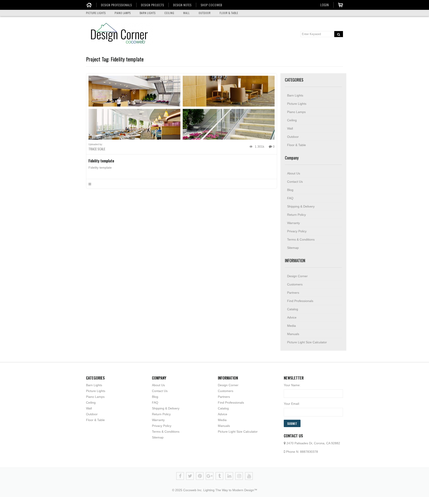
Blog (290, 190)
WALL (186, 13)
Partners (293, 292)
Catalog (292, 309)
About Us (293, 173)
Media (291, 325)
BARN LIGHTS (148, 13)
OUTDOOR (205, 13)
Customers (295, 284)
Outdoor (293, 136)
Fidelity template (101, 161)
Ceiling (292, 120)
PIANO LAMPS (123, 13)
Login (324, 4)
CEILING (169, 13)
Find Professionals (300, 301)
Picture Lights (296, 103)
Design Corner (297, 276)
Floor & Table (296, 145)
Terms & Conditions (301, 239)
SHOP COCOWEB (211, 5)
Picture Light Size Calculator (307, 342)
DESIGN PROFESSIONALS (116, 5)
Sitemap (293, 248)
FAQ (290, 198)
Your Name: (292, 385)
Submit (292, 423)
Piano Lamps (296, 112)
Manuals (293, 334)
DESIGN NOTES (182, 5)
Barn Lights (295, 95)
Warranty (293, 223)
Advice (292, 317)
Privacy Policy (297, 231)
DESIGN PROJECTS (152, 5)
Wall (290, 128)
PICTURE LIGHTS (96, 13)
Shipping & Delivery (301, 206)
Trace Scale (96, 148)
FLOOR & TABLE (229, 13)
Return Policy (296, 214)
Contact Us (295, 181)
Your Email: (292, 403)
